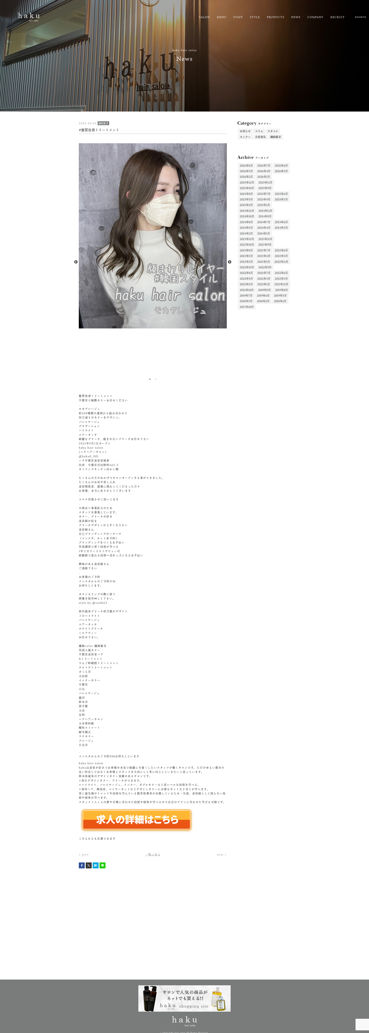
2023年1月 (263, 262)
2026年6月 (281, 165)
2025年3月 (281, 199)
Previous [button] (76, 262)
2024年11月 (265, 211)
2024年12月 (247, 211)
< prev (84, 854)
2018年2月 (263, 301)
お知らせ (245, 131)
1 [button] (150, 379)
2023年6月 (281, 250)
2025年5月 (246, 199)
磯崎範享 (275, 137)
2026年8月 (246, 165)
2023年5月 (246, 256)
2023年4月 (263, 256)
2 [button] (156, 379)
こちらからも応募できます (97, 838)
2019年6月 (263, 295)
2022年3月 (281, 279)
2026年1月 (263, 177)
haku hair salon (91, 763)
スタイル (273, 131)
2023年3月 (281, 256)
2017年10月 (247, 307)
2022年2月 (246, 284)
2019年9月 (264, 290)
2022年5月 (246, 279)
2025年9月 (265, 188)
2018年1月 (280, 301)
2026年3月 (281, 171)
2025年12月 (247, 182)
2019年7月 (246, 295)
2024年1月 (263, 233)
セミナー (245, 137)
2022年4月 (263, 279)
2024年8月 (246, 222)
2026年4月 (263, 171)
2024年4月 (263, 228)
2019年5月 (280, 295)
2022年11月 (281, 262)
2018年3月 (246, 301)
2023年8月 (246, 250)
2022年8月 (246, 273)
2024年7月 (263, 222)
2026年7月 (263, 165)
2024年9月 (265, 216)
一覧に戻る (153, 854)
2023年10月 (247, 244)
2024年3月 (281, 228)
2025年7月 (263, 194)
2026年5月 (246, 171)
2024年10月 (247, 216)
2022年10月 (247, 267)
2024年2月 (246, 233)
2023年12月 (247, 239)
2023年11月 (265, 239)
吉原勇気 (260, 137)
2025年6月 (281, 194)
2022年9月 (265, 267)
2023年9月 (265, 244)
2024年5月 (246, 228)
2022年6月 (281, 273)
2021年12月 (281, 284)
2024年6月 (281, 222)
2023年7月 (263, 250)
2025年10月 (247, 188)
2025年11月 (265, 182)
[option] (153, 235)
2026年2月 (246, 177)
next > (222, 854)
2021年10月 (247, 290)
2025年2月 (246, 205)
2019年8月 (281, 290)
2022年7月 (263, 273)
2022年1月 (263, 284)
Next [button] (230, 262)
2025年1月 (263, 205)
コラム (259, 131)
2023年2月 (246, 262)
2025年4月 (263, 199)
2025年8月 (246, 194)
